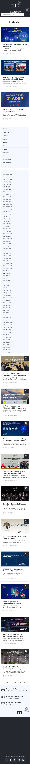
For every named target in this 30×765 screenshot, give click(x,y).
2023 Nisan (6, 273)
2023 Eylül (7, 260)
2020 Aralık (7, 342)
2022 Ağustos (7, 293)
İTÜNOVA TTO (7, 166)
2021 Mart (6, 334)
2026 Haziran (7, 179)
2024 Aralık (7, 223)
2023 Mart (6, 275)
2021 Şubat (7, 337)
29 (22, 682)
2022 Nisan (7, 302)
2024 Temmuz (7, 236)
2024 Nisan (7, 243)
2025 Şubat (7, 219)
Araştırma (6, 152)
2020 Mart (6, 352)
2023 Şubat (6, 278)
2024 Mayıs (7, 241)
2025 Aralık (7, 194)
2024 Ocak (6, 251)
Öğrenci (5, 135)
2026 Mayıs (7, 182)
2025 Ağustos (7, 204)
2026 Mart (6, 187)
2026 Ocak (6, 191)
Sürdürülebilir (7, 159)
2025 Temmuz (7, 206)
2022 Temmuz (7, 295)
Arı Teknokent (7, 162)
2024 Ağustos (7, 233)
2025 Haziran (7, 209)
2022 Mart (6, 305)
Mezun (5, 139)
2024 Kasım (7, 226)
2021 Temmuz (7, 325)
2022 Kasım (7, 285)
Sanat (4, 146)
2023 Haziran (7, 268)
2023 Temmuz (7, 265)
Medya (5, 142)
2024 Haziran (7, 238)
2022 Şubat (6, 307)
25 (13, 682)
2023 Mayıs (7, 270)
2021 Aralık (7, 312)
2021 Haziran (7, 327)
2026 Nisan (7, 184)
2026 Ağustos (7, 174)
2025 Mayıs (7, 211)
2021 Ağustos (7, 322)
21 (5, 682)
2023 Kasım (7, 256)
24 (11, 682)
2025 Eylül (7, 201)
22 (7, 682)
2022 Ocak (6, 310)
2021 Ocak (6, 339)
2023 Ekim (7, 258)
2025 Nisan (7, 214)
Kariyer (5, 149)
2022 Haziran (7, 297)
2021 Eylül (7, 320)
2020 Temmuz (7, 347)
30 (24, 682)
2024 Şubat (7, 248)
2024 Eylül (7, 231)
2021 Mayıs (7, 329)
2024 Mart (6, 246)
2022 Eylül (7, 290)
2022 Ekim (7, 288)
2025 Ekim (7, 199)
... (2, 682)
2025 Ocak (6, 221)
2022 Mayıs (7, 300)
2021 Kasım (7, 315)
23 (9, 682)
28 (20, 682)
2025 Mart (6, 216)
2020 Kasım (7, 344)
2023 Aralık (7, 253)
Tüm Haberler (7, 129)
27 (17, 682)
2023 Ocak (6, 280)
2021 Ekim (7, 317)
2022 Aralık (7, 283)
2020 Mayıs (6, 349)
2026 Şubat (7, 189)
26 (15, 682)
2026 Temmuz (7, 177)
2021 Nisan (7, 332)
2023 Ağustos (7, 263)
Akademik (6, 132)
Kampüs (5, 156)
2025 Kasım (7, 196)
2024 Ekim (7, 228)
